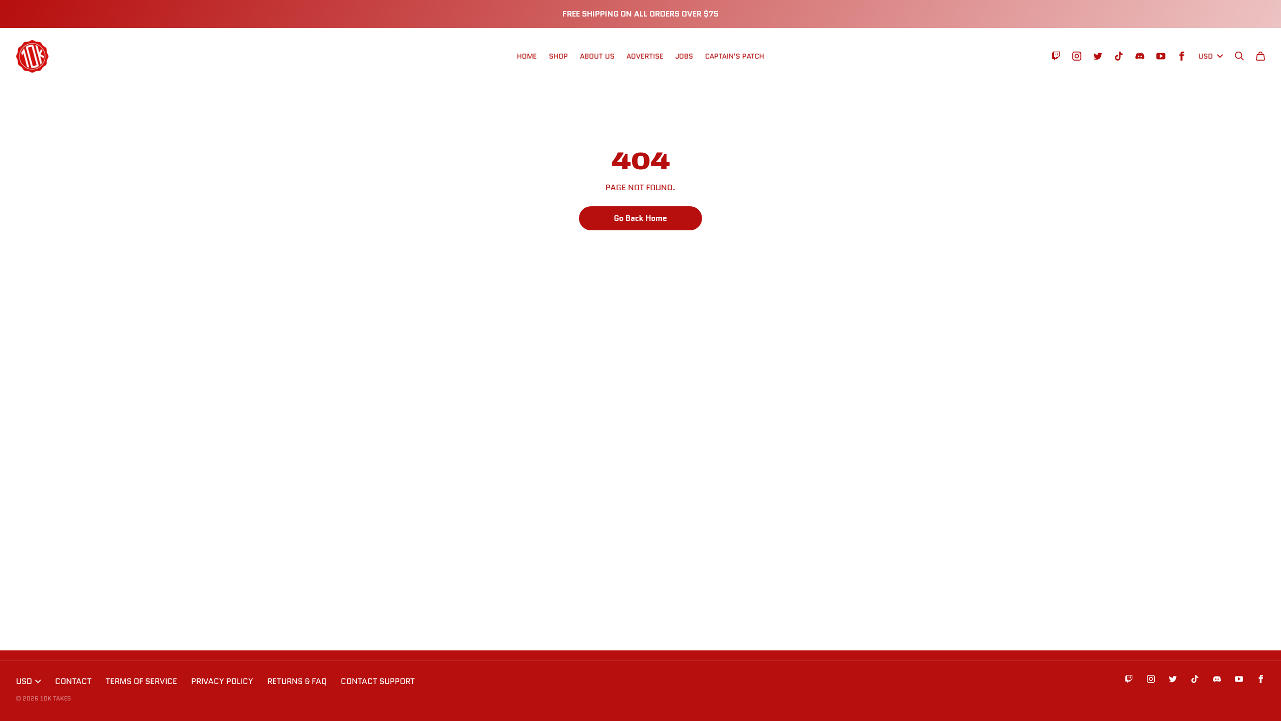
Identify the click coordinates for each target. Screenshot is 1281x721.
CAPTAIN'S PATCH (734, 56)
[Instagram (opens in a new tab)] (1076, 56)
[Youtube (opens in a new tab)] (1160, 56)
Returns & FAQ (297, 681)
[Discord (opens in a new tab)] (1139, 56)
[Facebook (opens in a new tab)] (1181, 56)
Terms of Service (141, 681)
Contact (73, 681)
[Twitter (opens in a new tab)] (1097, 56)
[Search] (1239, 56)
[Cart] (1260, 56)
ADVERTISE (645, 56)
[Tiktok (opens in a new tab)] (1118, 56)
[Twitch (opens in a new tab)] (1055, 56)
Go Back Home (640, 218)
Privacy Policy (222, 681)
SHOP (558, 56)
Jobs (684, 56)
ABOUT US (597, 56)
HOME (527, 56)
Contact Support (378, 681)
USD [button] (1205, 56)
